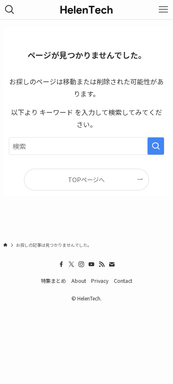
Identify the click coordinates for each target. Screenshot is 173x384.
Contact (123, 281)
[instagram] (81, 264)
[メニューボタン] (163, 9)
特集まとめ (53, 281)
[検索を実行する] (155, 146)
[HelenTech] (86, 9)
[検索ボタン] (9, 9)
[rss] (101, 264)
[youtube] (91, 264)
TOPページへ (86, 179)
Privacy (99, 281)
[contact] (111, 264)
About (78, 281)
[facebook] (61, 264)
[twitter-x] (71, 264)
